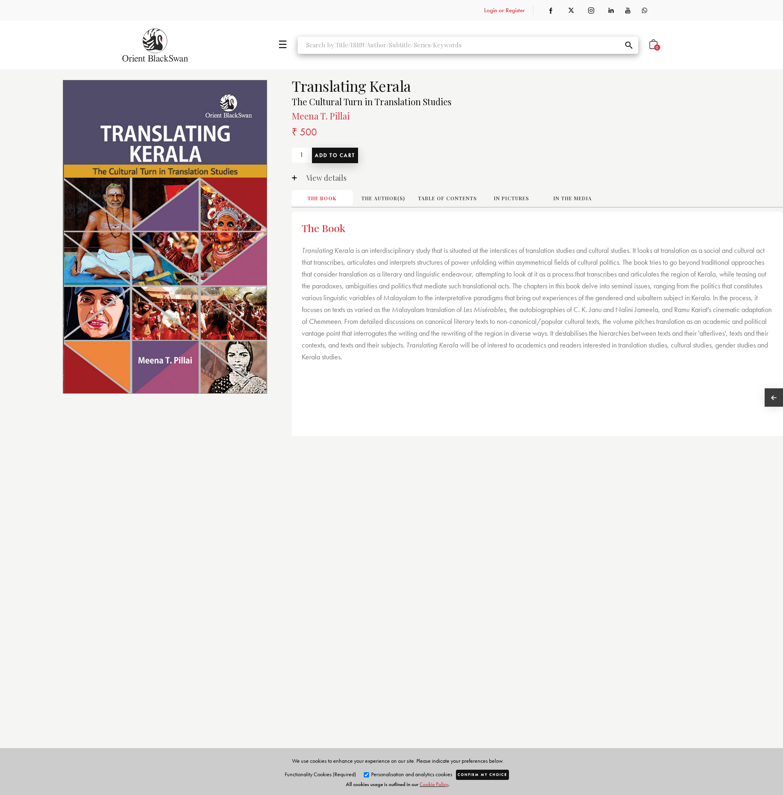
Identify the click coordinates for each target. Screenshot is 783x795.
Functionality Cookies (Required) (320, 774)
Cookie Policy (434, 784)
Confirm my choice (482, 774)
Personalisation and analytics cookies (411, 774)
